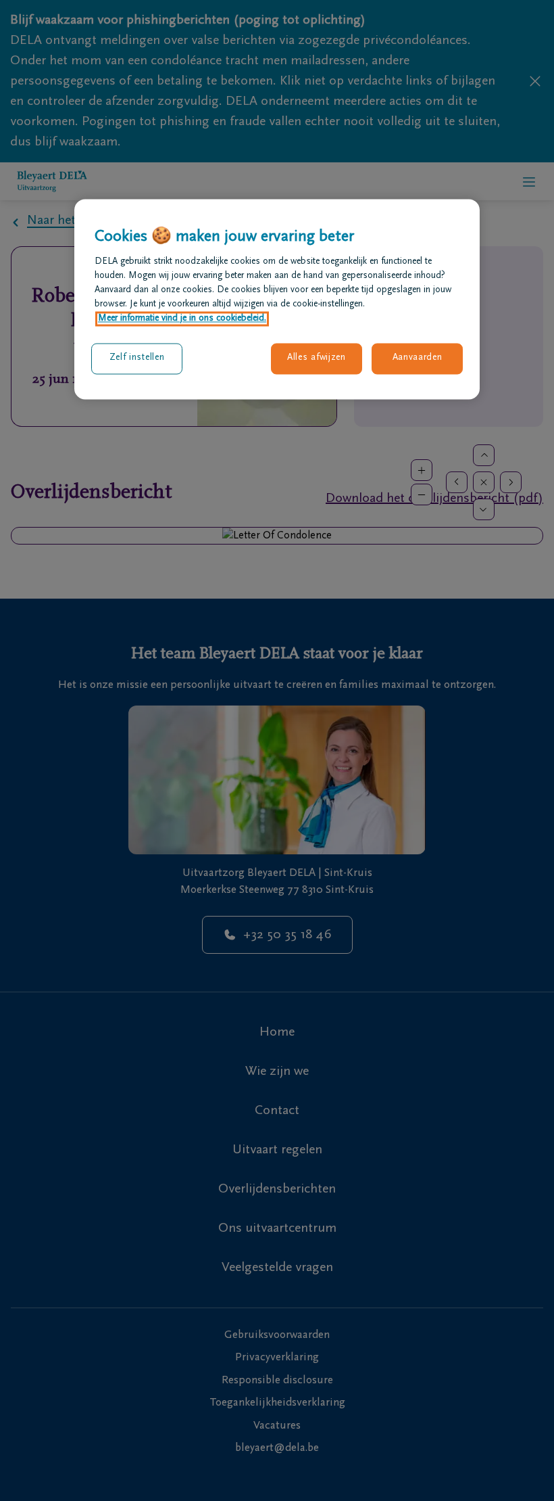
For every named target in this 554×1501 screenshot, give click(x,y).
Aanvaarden (418, 358)
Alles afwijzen (316, 358)
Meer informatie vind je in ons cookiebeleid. (182, 319)
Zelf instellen (137, 358)
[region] (277, 299)
